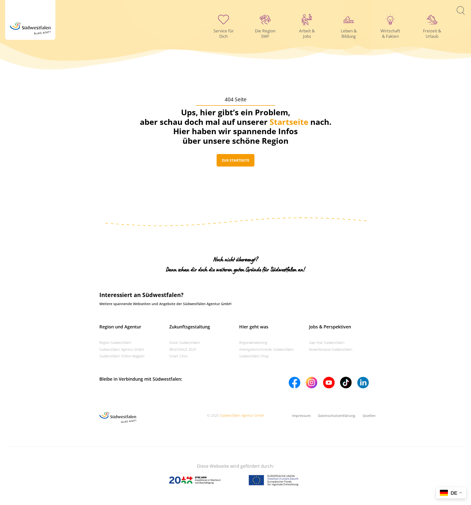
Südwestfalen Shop (254, 356)
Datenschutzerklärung (336, 415)
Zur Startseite (235, 160)
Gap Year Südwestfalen (326, 342)
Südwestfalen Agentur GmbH (121, 349)
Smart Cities (178, 356)
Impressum (301, 415)
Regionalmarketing (253, 342)
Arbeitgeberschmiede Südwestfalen (266, 349)
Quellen (369, 415)
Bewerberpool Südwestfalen (330, 349)
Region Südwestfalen (115, 342)
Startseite (289, 122)
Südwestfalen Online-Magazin (121, 356)
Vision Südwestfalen (184, 342)
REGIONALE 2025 (182, 349)
